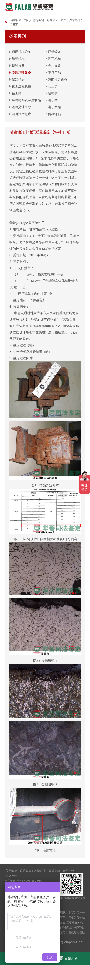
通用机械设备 (21, 52)
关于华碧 (11, 870)
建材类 (53, 93)
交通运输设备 (21, 72)
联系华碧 (25, 870)
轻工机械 (54, 59)
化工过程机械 (21, 86)
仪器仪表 (18, 79)
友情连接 (39, 870)
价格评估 (54, 114)
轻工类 (16, 93)
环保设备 (54, 52)
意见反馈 (11, 876)
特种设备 (18, 65)
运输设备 (52, 20)
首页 (27, 20)
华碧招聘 (54, 870)
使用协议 (68, 870)
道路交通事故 (21, 107)
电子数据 (54, 107)
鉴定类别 (38, 20)
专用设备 (54, 65)
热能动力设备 (57, 79)
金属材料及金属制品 (26, 100)
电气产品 (54, 72)
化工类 (53, 86)
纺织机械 (18, 59)
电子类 (53, 100)
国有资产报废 (21, 114)
